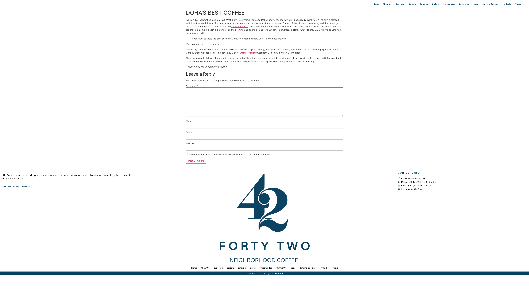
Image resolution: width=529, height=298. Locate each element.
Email (189, 132)
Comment (192, 86)
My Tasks (507, 4)
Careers (412, 4)
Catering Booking (490, 4)
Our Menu (400, 4)
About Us (387, 4)
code (475, 4)
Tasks (518, 4)
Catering (424, 4)
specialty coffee (239, 26)
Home (376, 4)
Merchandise (449, 4)
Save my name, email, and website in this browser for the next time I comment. (229, 154)
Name (190, 121)
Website (190, 143)
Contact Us (464, 4)
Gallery (435, 4)
